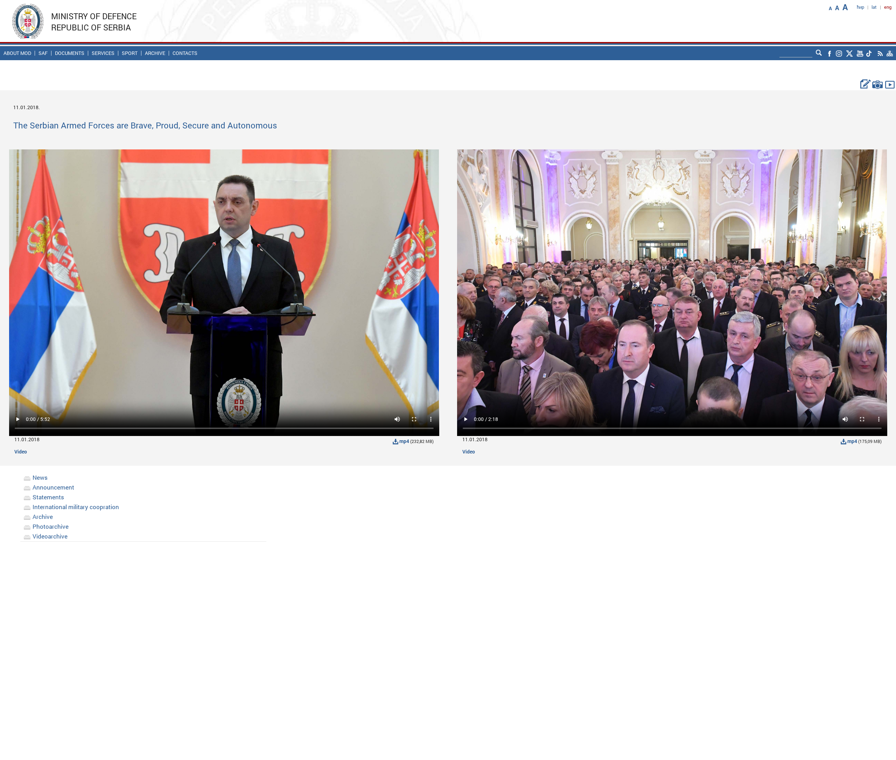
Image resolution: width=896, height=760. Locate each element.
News (40, 477)
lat (874, 7)
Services (103, 53)
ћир (860, 7)
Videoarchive (50, 536)
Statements (48, 497)
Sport (130, 53)
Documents (69, 53)
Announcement (53, 487)
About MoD (17, 53)
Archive (155, 53)
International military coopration (76, 507)
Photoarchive (51, 526)
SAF (43, 53)
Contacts (185, 53)
